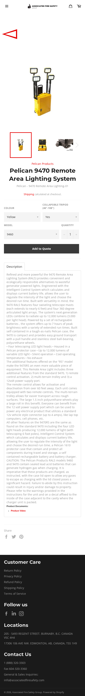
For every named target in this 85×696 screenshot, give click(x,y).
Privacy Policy (13, 576)
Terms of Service (15, 593)
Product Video (18, 511)
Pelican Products (43, 164)
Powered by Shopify (53, 692)
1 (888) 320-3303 (15, 663)
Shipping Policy (14, 588)
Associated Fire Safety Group (27, 692)
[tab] (14, 267)
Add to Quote (41, 249)
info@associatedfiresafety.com (24, 680)
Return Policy (12, 570)
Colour (9, 208)
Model (8, 225)
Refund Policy (13, 582)
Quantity (67, 225)
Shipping (29, 194)
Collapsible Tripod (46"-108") (55, 206)
